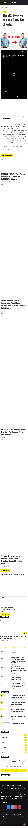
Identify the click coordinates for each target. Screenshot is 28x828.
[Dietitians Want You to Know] (5, 725)
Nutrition (4, 752)
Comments (22, 647)
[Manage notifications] (24, 824)
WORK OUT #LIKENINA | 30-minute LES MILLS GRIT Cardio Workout (13, 637)
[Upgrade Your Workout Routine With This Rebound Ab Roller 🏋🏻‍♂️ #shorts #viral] (5, 669)
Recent (5, 647)
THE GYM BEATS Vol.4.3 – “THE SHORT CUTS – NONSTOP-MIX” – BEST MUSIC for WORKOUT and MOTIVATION (18, 660)
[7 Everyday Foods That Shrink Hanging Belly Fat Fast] (5, 698)
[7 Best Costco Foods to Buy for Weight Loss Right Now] (5, 705)
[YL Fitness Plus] (10, 2)
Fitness (4, 747)
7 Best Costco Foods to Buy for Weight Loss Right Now (18, 703)
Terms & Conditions (20, 816)
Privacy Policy (11, 816)
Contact (5, 816)
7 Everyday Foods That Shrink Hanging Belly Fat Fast (18, 696)
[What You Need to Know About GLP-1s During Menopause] (5, 712)
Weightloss (4, 737)
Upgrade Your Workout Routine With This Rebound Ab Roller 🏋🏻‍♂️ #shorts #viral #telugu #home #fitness (18, 669)
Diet (3, 745)
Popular (13, 647)
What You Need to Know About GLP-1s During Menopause (18, 710)
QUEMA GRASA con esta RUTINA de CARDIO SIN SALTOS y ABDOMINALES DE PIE (19, 677)
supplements (5, 749)
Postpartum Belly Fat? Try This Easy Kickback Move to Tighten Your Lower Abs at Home (18, 685)
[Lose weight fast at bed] (5, 653)
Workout (4, 742)
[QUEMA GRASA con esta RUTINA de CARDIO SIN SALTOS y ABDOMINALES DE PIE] (5, 678)
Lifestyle (4, 740)
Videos (3, 735)
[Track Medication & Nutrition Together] (5, 718)
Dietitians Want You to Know (17, 723)
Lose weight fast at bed (16, 651)
